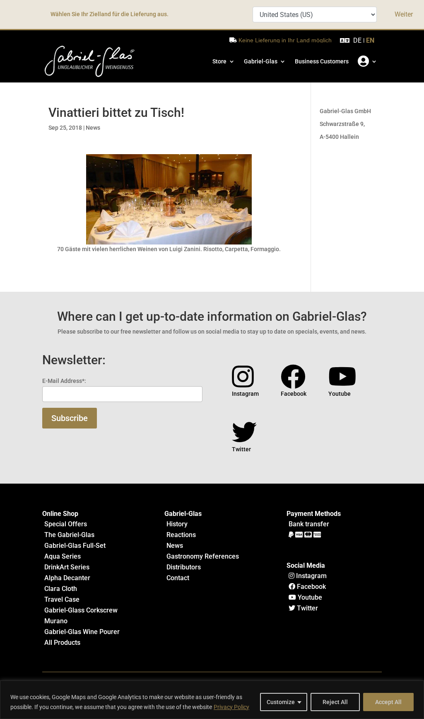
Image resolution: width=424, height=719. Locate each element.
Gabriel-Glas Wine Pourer (82, 632)
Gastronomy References (202, 556)
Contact (177, 578)
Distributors (183, 567)
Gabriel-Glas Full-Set (75, 546)
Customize (281, 702)
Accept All (388, 702)
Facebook (310, 587)
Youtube (309, 597)
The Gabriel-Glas (69, 535)
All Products (62, 642)
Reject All (335, 702)
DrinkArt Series (66, 567)
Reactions (181, 535)
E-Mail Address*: (64, 381)
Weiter (404, 14)
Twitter (306, 608)
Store (219, 61)
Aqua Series (62, 556)
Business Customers (322, 61)
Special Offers (65, 524)
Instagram (310, 576)
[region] (212, 699)
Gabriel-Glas (260, 61)
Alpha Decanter (67, 578)
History (177, 524)
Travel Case (62, 599)
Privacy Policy (231, 707)
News (93, 127)
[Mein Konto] (367, 61)
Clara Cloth (60, 589)
